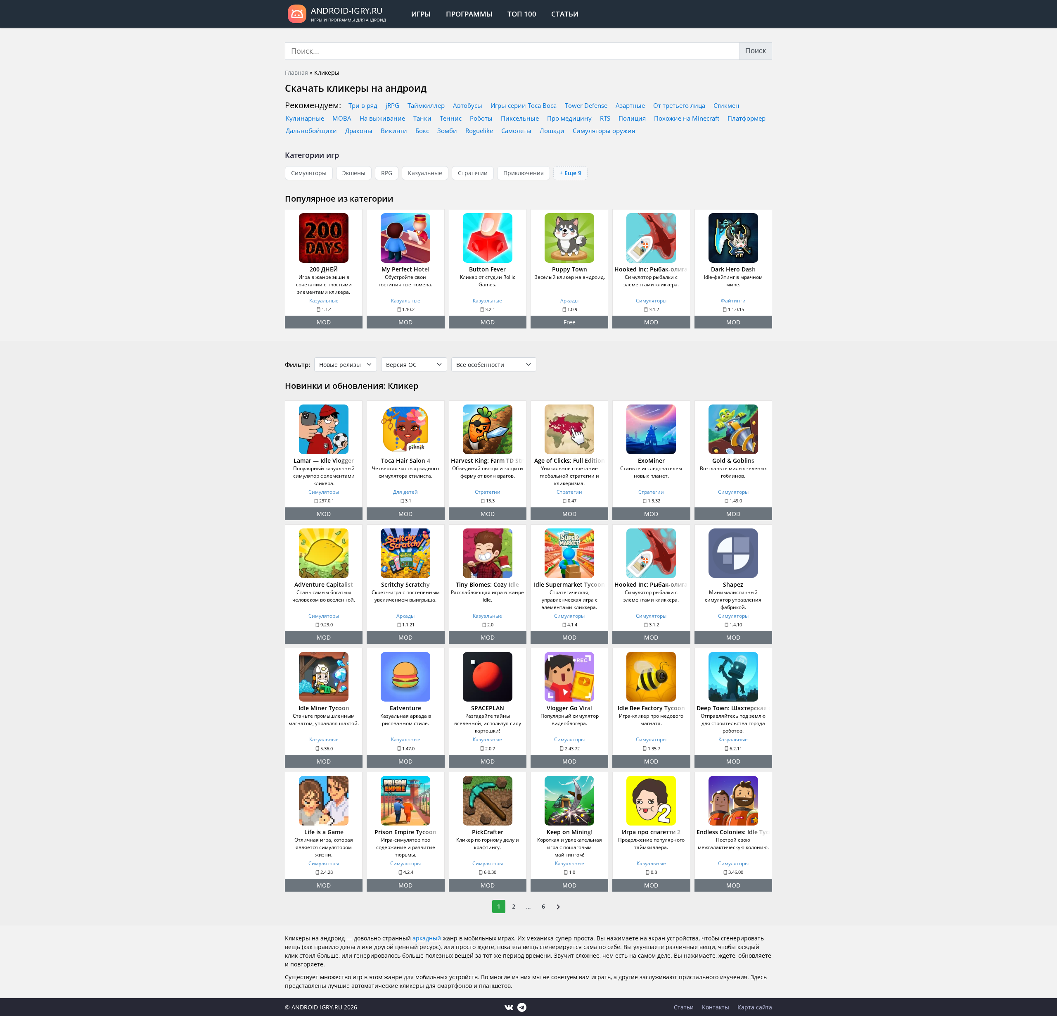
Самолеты (516, 130)
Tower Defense (586, 105)
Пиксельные (520, 118)
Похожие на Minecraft (686, 118)
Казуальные (425, 173)
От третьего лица (679, 105)
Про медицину (569, 118)
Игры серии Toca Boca (524, 105)
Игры (421, 14)
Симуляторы (309, 173)
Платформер (746, 118)
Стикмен (726, 105)
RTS (605, 118)
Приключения (523, 173)
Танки (422, 118)
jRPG (392, 105)
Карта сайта (754, 1007)
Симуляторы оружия (604, 130)
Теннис (451, 118)
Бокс (422, 130)
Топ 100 (521, 14)
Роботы (481, 118)
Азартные (630, 105)
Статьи (564, 14)
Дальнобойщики (311, 130)
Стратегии (473, 173)
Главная (296, 72)
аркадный (426, 938)
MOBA (341, 118)
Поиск (755, 51)
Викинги (394, 130)
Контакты (715, 1007)
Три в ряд (362, 105)
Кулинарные (305, 118)
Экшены (353, 173)
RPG (386, 173)
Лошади (552, 130)
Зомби (447, 130)
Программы (469, 14)
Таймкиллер (426, 105)
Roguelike (479, 130)
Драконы (358, 130)
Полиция (632, 118)
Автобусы (467, 105)
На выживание (382, 118)
